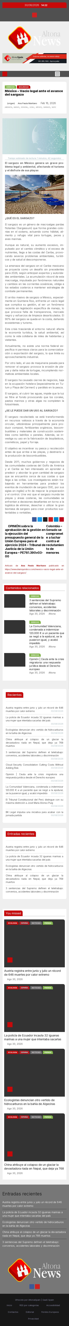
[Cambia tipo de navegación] (57, 74)
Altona (52, 613)
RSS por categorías (29, 1305)
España (24, 923)
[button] (63, 74)
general (24, 107)
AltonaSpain (34, 1300)
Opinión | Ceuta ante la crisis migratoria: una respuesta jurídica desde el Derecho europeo (46, 664)
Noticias (36, 923)
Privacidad (33, 1318)
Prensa (47, 923)
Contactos (13, 1312)
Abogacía (8, 107)
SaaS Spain (48, 1300)
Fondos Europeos (50, 1312)
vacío (54, 107)
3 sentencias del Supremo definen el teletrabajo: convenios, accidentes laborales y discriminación (45, 605)
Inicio (9, 1305)
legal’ (32, 107)
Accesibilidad (53, 1305)
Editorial (30, 1312)
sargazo (46, 107)
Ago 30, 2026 (37, 613)
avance (16, 107)
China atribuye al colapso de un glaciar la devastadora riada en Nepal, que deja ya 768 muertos (34, 742)
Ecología (12, 923)
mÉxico (39, 107)
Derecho (10, 87)
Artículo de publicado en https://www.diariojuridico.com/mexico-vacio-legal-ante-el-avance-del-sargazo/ (34, 569)
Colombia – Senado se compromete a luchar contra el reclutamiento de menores (55, 539)
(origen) (11, 103)
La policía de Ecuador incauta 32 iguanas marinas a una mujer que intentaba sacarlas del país (32, 1039)
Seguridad (24, 87)
